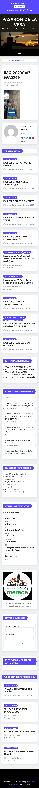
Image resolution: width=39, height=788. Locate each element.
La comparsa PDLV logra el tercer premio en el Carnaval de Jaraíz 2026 (18, 259)
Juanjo (7, 487)
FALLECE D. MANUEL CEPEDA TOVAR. (18, 375)
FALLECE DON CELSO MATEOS (18, 201)
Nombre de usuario (12, 626)
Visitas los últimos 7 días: (15, 530)
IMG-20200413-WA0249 (17, 61)
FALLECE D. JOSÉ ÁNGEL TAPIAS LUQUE (15, 183)
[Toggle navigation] (19, 53)
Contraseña (9, 635)
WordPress (32, 782)
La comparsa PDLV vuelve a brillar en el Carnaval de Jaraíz (18, 281)
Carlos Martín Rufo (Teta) (14, 492)
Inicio (4, 61)
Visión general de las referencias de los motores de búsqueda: (19, 549)
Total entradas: (11, 556)
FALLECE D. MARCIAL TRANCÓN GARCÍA (14, 303)
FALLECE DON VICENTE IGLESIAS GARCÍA (15, 238)
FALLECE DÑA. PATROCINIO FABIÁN (18, 367)
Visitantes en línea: (12, 512)
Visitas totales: (11, 542)
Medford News (14, 784)
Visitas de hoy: (10, 518)
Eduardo (8, 479)
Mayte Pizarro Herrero (13, 482)
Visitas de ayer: (11, 524)
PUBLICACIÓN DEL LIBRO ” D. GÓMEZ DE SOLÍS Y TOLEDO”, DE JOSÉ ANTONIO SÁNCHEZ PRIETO (20, 416)
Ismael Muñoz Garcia (14, 169)
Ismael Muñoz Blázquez (15, 82)
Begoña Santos (10, 484)
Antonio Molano (11, 489)
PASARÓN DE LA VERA (19, 21)
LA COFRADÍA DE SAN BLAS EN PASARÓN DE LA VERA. (19, 325)
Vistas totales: (10, 536)
